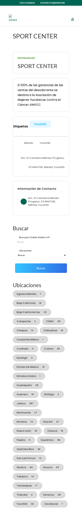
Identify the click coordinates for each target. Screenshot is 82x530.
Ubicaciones (25, 250)
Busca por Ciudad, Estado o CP (34, 237)
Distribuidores (26, 58)
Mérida (28, 143)
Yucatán (40, 124)
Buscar (41, 268)
